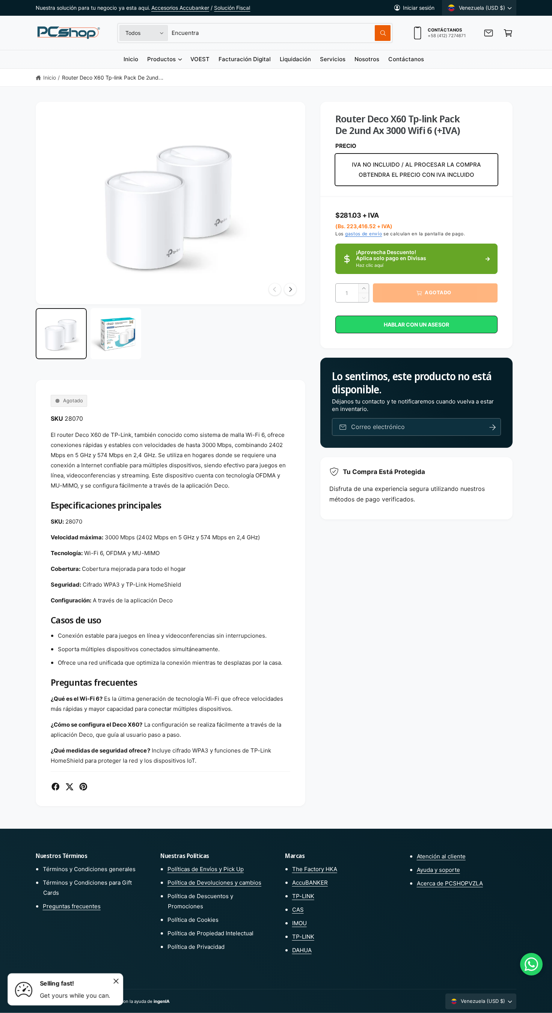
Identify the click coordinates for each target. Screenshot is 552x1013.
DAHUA (302, 950)
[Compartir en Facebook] (55, 787)
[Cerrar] (116, 981)
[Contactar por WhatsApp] (531, 964)
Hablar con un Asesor (416, 324)
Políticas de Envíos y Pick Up (205, 869)
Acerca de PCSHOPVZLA (450, 883)
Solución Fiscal (232, 8)
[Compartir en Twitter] (69, 787)
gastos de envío (363, 234)
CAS (298, 909)
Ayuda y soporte (438, 869)
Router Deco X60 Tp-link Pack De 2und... (112, 77)
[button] (508, 33)
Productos (161, 59)
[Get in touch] (488, 33)
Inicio (49, 77)
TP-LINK (303, 896)
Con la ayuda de (145, 1001)
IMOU (299, 923)
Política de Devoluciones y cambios (214, 882)
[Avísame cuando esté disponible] (492, 427)
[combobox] (281, 33)
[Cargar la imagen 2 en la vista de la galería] (116, 333)
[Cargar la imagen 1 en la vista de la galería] (61, 333)
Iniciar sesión (418, 8)
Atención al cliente (441, 856)
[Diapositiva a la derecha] (290, 289)
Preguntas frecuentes (72, 906)
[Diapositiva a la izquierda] (275, 289)
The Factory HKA (314, 869)
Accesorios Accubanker (180, 8)
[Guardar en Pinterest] (83, 787)
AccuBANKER (310, 882)
